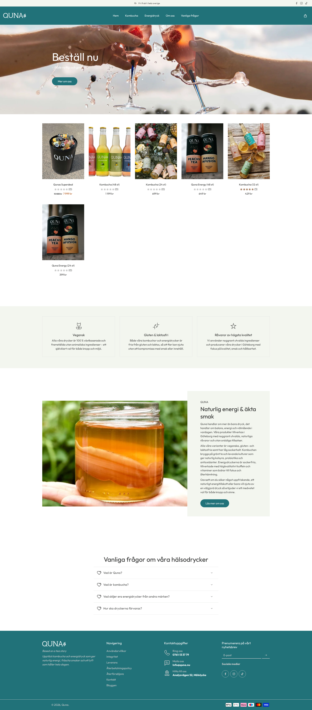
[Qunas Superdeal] (63, 151)
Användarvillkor (116, 651)
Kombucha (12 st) (249, 184)
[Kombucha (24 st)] (156, 151)
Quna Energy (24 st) (63, 265)
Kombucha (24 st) (156, 184)
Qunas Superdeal (63, 184)
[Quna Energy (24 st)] (63, 232)
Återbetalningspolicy (119, 668)
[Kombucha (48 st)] (110, 151)
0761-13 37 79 (181, 654)
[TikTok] (306, 3)
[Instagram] (301, 3)
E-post (227, 655)
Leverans (111, 662)
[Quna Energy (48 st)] (202, 151)
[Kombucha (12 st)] (249, 151)
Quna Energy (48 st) (202, 184)
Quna (65, 704)
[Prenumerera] (266, 655)
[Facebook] (296, 3)
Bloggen (111, 685)
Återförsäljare (115, 674)
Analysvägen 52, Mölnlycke (189, 675)
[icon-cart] (305, 15)
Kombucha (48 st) (109, 184)
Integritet (112, 656)
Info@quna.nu (181, 665)
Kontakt (111, 679)
